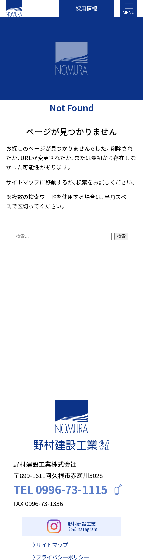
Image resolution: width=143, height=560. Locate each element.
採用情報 (86, 8)
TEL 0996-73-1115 (60, 489)
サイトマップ (23, 182)
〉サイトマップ (50, 544)
